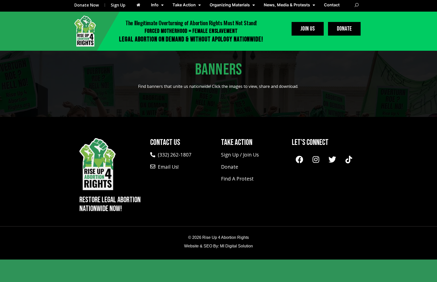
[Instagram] (315, 159)
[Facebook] (299, 159)
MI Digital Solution (236, 246)
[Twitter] (332, 159)
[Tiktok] (348, 159)
